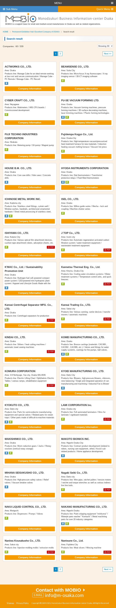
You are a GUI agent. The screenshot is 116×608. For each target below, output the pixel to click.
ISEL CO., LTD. (70, 199)
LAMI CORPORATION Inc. (76, 405)
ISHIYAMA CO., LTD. (17, 232)
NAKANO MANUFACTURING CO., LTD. (84, 506)
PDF (52, 247)
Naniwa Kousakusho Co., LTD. (23, 540)
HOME (5, 32)
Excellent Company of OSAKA (47, 32)
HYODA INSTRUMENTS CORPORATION (84, 168)
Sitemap (10, 603)
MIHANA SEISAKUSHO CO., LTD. (24, 472)
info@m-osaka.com (64, 595)
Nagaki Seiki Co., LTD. (74, 472)
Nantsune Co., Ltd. (72, 540)
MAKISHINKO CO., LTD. (19, 438)
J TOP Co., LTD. (70, 232)
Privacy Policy (22, 603)
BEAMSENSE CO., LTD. (75, 66)
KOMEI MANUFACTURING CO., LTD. (83, 337)
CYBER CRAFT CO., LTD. (20, 100)
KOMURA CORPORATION (20, 371)
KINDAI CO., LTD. (15, 337)
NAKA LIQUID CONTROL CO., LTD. (26, 506)
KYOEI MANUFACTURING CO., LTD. (82, 371)
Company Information (29, 88)
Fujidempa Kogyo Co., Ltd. (77, 134)
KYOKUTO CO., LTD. (17, 405)
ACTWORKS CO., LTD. (18, 66)
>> (107, 53)
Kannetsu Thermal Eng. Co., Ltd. (80, 267)
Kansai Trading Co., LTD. (76, 304)
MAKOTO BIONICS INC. (75, 438)
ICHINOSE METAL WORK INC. (23, 199)
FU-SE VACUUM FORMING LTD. (80, 100)
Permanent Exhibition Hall (23, 32)
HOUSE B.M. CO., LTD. (18, 168)
